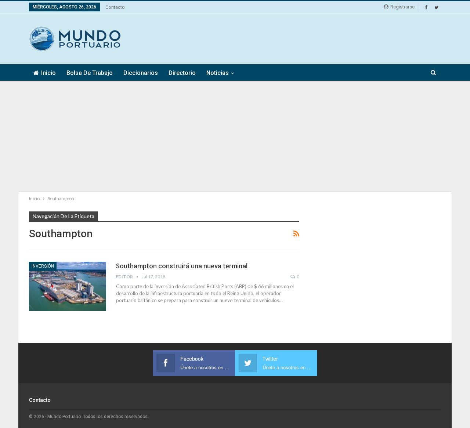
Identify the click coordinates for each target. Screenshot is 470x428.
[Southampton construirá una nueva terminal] (67, 286)
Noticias (217, 72)
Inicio (48, 72)
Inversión (43, 266)
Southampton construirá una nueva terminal (181, 266)
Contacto (115, 7)
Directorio (182, 72)
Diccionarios (140, 72)
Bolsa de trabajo (89, 72)
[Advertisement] (307, 37)
